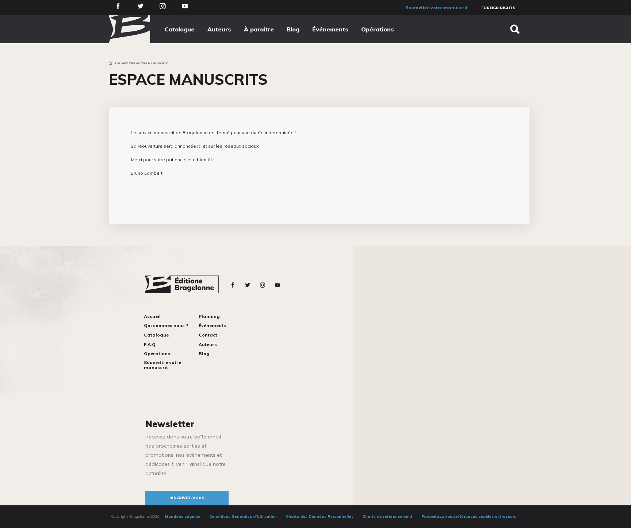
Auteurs (219, 29)
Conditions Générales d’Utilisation (243, 516)
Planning (209, 316)
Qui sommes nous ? (166, 325)
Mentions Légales (182, 516)
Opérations (377, 29)
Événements (330, 29)
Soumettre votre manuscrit (436, 7)
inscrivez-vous (186, 497)
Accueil (152, 316)
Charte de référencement (387, 516)
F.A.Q (150, 344)
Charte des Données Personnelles (319, 516)
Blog (293, 29)
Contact (208, 335)
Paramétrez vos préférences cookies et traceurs (468, 516)
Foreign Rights (498, 7)
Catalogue (180, 29)
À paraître (259, 29)
